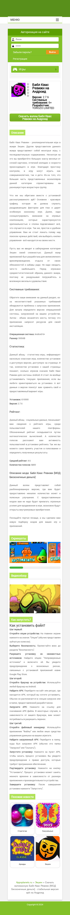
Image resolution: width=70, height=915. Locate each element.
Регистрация (20, 58)
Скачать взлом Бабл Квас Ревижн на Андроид (35, 117)
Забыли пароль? (22, 52)
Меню (15, 19)
